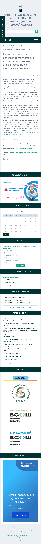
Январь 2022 (20, 212)
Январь (15, 46)
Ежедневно (9, 250)
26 (16, 231)
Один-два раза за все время (14, 260)
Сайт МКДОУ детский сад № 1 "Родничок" (17, 303)
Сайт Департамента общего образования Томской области (18, 324)
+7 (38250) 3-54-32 (11, 536)
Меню (7, 40)
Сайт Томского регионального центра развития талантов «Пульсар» (18, 340)
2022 (10, 46)
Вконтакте (10, 279)
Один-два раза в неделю (13, 253)
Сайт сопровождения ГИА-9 (13, 356)
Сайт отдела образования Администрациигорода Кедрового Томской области (20, 19)
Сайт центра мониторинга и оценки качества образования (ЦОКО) (17, 336)
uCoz (20, 541)
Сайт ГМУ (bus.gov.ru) (11, 359)
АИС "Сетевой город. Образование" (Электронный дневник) (18, 350)
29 (30, 231)
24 (6, 231)
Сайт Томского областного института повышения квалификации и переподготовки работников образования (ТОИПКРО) (20, 330)
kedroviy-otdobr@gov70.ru (25, 537)
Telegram (8, 285)
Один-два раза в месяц (12, 255)
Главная (5, 46)
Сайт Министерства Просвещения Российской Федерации (17, 345)
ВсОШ (7, 159)
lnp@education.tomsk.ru (25, 148)
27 (21, 231)
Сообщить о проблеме (20, 515)
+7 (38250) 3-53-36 (23, 536)
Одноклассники (10, 282)
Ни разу (8, 263)
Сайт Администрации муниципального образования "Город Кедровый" (19, 320)
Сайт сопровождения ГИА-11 (13, 353)
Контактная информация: (20, 528)
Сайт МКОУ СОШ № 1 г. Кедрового (15, 297)
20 (21, 228)
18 (11, 228)
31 (19, 46)
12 (16, 225)
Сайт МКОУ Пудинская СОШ (13, 300)
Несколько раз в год (12, 258)
